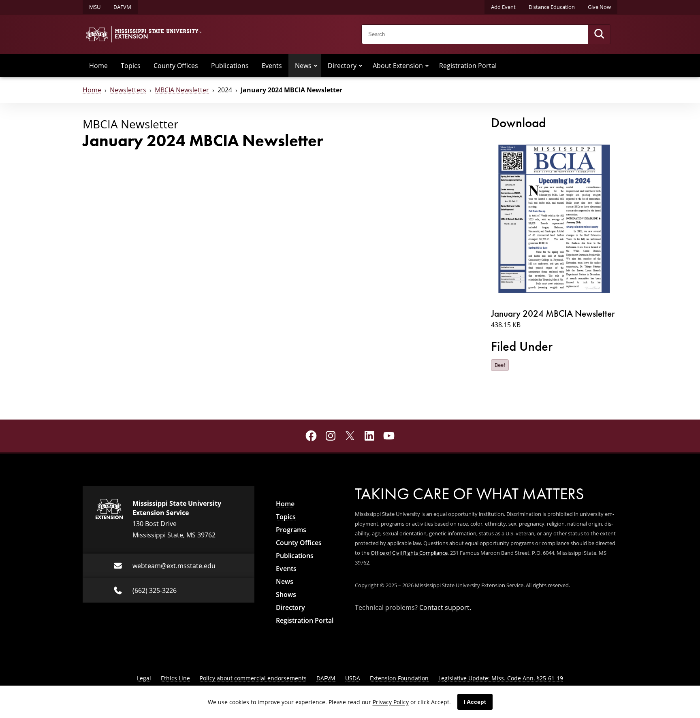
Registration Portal (468, 65)
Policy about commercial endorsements (253, 678)
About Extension (398, 65)
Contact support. (445, 607)
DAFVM (122, 7)
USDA (352, 678)
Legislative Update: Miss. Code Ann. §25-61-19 (500, 678)
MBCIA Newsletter (182, 89)
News (303, 65)
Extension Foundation (399, 678)
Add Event (503, 7)
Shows (286, 594)
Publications (230, 65)
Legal (144, 678)
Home (98, 65)
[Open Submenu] (315, 65)
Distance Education (552, 7)
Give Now (599, 7)
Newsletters (128, 89)
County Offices (176, 65)
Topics (131, 65)
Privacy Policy (391, 702)
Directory (342, 65)
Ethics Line (175, 678)
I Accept (475, 702)
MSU (94, 7)
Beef (500, 365)
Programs (291, 529)
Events (272, 65)
